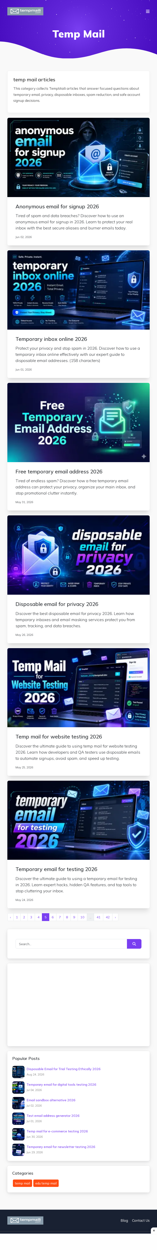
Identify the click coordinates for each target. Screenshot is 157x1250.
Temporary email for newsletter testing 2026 (61, 1147)
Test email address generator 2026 (53, 1116)
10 (82, 917)
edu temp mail (46, 1183)
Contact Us (141, 1220)
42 (108, 917)
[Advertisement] (48, 1004)
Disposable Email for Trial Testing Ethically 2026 (64, 1069)
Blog (124, 1220)
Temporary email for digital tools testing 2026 (61, 1084)
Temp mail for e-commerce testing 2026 (57, 1131)
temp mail (22, 1183)
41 (98, 917)
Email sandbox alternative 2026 (51, 1100)
